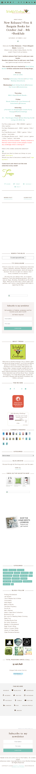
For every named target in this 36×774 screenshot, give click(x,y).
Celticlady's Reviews (16, 79)
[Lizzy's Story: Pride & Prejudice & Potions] (6, 434)
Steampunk (7, 578)
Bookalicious (22, 87)
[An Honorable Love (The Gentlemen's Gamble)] (16, 434)
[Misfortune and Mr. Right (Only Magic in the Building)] (26, 439)
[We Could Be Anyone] (10, 434)
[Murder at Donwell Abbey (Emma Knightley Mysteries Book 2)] (29, 434)
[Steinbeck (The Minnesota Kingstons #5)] (16, 439)
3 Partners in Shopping (12, 109)
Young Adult (27, 581)
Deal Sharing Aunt (26, 118)
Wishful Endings (21, 111)
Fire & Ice (7, 608)
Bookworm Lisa (9, 614)
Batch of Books (9, 604)
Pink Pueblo (24, 757)
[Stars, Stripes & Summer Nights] (13, 434)
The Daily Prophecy (10, 606)
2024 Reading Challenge (18, 413)
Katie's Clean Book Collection (13, 612)
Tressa (16, 415)
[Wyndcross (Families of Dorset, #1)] (10, 439)
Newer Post (8, 197)
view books (25, 424)
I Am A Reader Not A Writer (12, 598)
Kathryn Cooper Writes (11, 628)
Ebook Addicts (11, 101)
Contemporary (8, 572)
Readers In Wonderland (11, 624)
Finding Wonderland (10, 594)
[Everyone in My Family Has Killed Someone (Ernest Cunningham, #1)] (23, 434)
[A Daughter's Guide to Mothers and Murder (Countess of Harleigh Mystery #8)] (20, 439)
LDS (31, 572)
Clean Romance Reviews (11, 632)
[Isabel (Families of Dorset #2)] (13, 439)
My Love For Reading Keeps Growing (15, 616)
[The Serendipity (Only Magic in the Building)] (3, 444)
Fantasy (16, 572)
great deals (18, 19)
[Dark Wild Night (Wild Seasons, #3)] (3, 434)
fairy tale (7, 584)
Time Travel (7, 581)
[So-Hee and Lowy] (23, 439)
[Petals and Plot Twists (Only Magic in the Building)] (29, 439)
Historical (24, 572)
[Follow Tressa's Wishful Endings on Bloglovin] (18, 674)
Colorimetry (14, 103)
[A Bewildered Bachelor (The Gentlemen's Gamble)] (20, 434)
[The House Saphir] (26, 434)
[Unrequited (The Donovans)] (6, 439)
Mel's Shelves (8, 610)
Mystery (16, 575)
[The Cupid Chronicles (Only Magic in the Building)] (6, 444)
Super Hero (15, 578)
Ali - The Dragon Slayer (10, 118)
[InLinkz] (3, 151)
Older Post (28, 197)
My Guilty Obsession (10, 622)
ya (12, 584)
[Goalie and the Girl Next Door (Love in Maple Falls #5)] (3, 439)
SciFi (30, 575)
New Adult (24, 575)
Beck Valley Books (18, 85)
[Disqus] (18, 226)
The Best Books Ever (10, 620)
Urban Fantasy (17, 581)
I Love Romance (23, 101)
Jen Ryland (7, 596)
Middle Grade (8, 575)
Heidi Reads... (23, 95)
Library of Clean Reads (11, 630)
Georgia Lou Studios (18, 767)
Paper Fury (7, 618)
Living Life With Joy (18, 120)
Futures (23, 103)
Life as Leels (18, 74)
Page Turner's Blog (10, 626)
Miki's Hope (12, 95)
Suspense (24, 578)
